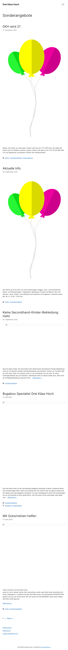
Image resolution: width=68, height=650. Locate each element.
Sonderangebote (16, 158)
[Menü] (62, 4)
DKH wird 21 (11, 26)
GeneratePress (45, 647)
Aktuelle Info (12, 168)
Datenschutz (7, 628)
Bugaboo (8, 506)
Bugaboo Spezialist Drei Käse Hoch (28, 393)
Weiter (10, 618)
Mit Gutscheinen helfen (19, 516)
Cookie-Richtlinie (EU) (10, 634)
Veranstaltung (28, 158)
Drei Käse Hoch (11, 4)
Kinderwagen (17, 506)
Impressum (6, 631)
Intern (7, 158)
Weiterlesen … (37, 378)
